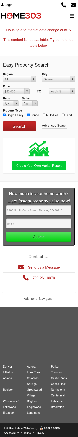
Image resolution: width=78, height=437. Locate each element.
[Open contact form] (73, 4)
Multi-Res (51, 115)
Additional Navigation (39, 298)
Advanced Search (54, 125)
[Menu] (72, 15)
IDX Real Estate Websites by (21, 428)
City (44, 74)
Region (8, 74)
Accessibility (11, 433)
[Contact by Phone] (63, 4)
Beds (6, 98)
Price (6, 86)
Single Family (14, 115)
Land (68, 115)
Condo (34, 115)
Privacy (40, 433)
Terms (27, 433)
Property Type (12, 110)
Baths (26, 98)
